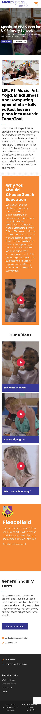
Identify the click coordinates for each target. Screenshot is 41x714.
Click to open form (14, 626)
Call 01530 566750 (20, 41)
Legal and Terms (9, 684)
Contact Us (7, 688)
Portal (4, 691)
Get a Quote (6, 41)
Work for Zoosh (8, 680)
